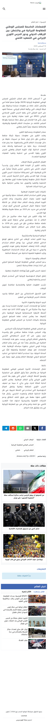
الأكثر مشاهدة (39, 591)
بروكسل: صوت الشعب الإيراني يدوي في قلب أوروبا (24, 559)
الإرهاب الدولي (29, 439)
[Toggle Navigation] (44, 9)
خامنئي (17, 450)
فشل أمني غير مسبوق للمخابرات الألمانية (24, 528)
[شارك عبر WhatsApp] (20, 428)
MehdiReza (42, 43)
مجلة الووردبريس (21, 719)
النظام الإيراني (29, 450)
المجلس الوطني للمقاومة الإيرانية (22, 444)
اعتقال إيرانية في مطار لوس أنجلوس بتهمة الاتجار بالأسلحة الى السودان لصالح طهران (15, 610)
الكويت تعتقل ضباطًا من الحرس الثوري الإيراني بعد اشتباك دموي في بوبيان (15, 621)
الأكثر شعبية (26, 591)
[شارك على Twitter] (35, 428)
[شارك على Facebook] (42, 428)
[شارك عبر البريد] (28, 428)
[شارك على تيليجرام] (6, 428)
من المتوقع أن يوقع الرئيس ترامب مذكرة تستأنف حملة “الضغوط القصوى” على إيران (24, 496)
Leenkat (24, 715)
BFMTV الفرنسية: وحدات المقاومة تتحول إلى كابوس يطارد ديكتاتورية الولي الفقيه (15, 599)
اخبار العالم (34, 22)
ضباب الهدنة (23, 640)
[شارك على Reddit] (13, 428)
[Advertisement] (24, 85)
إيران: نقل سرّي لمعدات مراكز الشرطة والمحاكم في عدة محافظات (17, 632)
